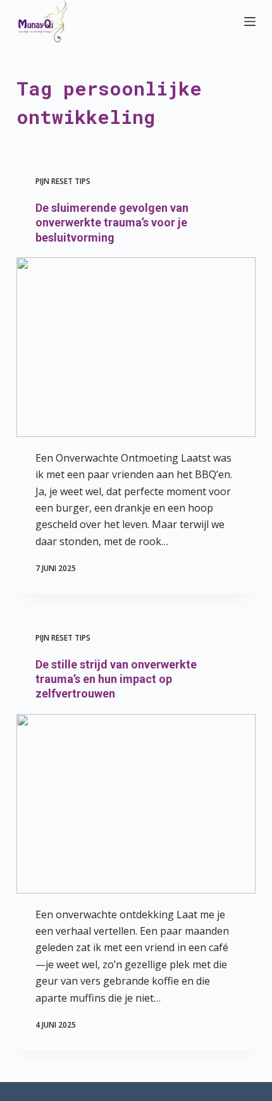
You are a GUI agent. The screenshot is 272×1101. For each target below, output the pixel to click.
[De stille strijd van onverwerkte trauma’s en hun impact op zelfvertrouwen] (136, 804)
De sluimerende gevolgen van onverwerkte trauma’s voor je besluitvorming (112, 222)
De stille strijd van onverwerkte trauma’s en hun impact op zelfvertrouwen (116, 679)
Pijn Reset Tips (62, 181)
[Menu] (250, 21)
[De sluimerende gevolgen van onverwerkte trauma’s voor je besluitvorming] (136, 347)
